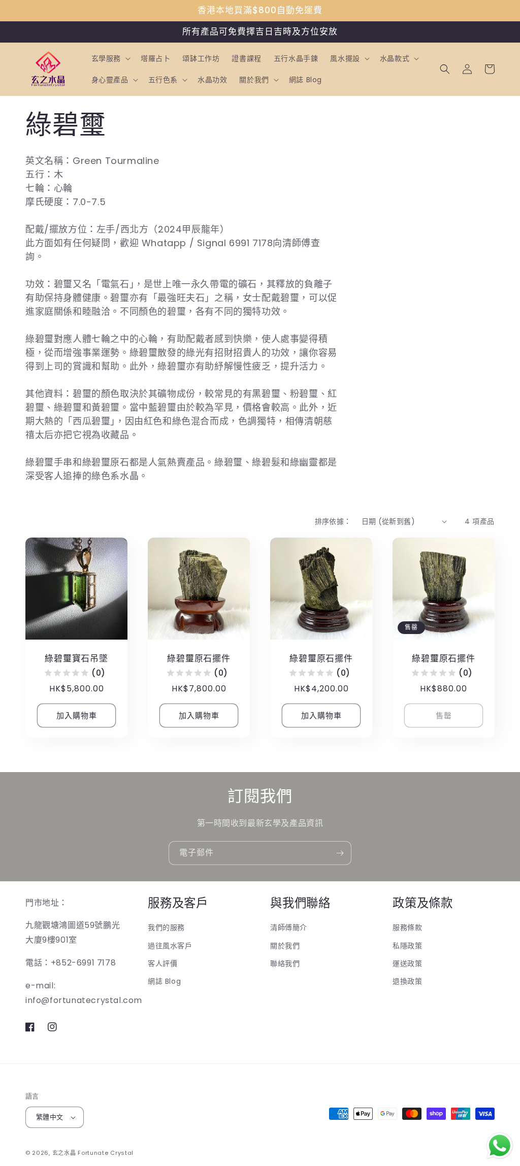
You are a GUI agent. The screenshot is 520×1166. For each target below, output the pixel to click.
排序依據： (333, 521)
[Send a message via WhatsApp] (499, 1145)
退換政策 (407, 981)
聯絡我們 (285, 963)
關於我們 (285, 946)
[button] (110, 58)
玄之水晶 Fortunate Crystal (93, 1153)
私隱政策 (407, 946)
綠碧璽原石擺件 (198, 658)
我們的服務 (166, 927)
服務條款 (407, 927)
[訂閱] (340, 853)
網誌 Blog (164, 981)
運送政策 (407, 963)
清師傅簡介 (288, 927)
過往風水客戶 (170, 946)
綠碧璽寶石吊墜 (76, 658)
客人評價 (162, 963)
